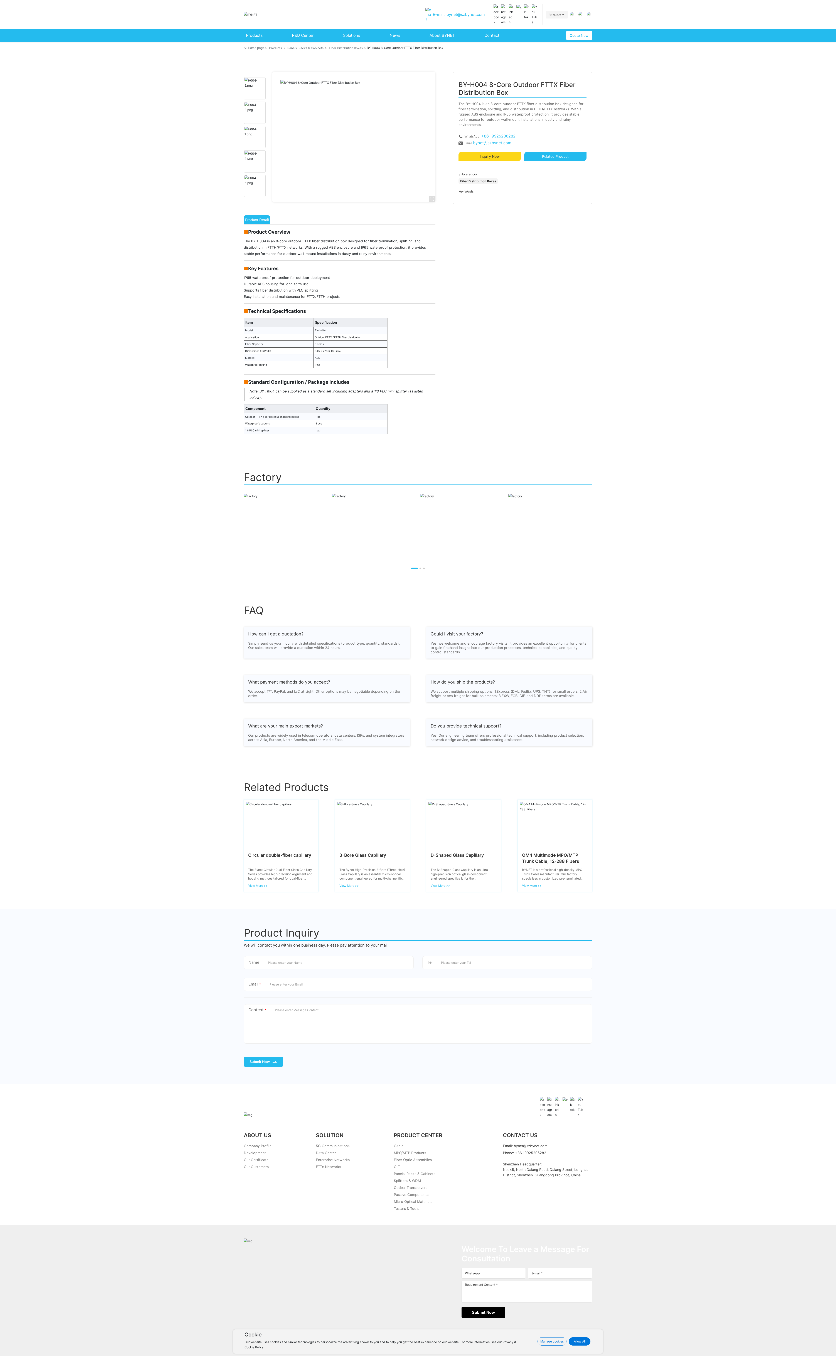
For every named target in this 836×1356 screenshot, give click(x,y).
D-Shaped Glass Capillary (457, 855)
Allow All (579, 1341)
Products (275, 48)
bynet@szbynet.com (492, 143)
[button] (414, 568)
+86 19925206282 (498, 136)
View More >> (258, 885)
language (555, 14)
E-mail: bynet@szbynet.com (459, 14)
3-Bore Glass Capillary (362, 855)
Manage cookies (552, 1341)
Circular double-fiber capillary (279, 855)
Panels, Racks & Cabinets (305, 48)
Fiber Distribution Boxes (346, 48)
